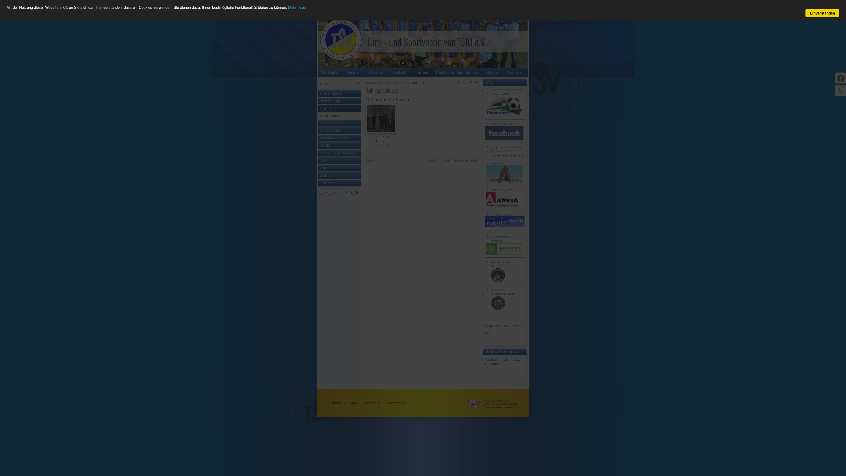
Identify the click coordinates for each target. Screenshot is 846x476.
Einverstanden (822, 13)
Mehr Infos (297, 7)
